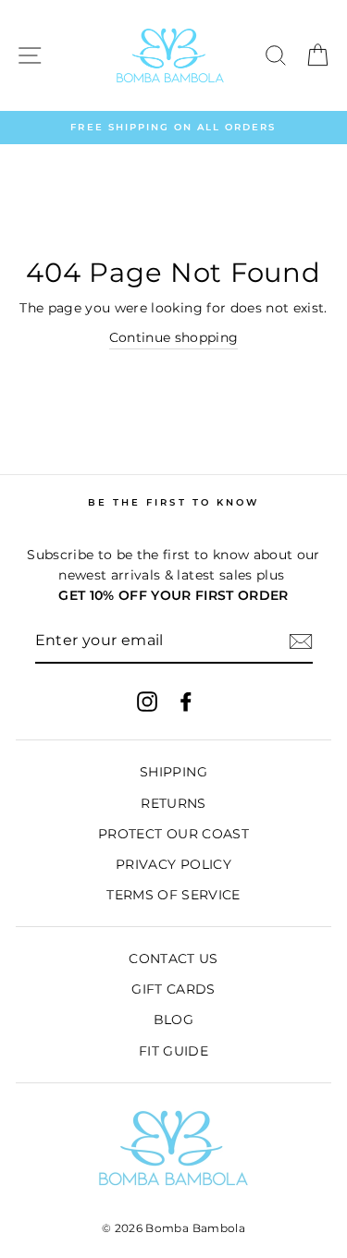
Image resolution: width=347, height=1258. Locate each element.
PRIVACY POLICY (173, 864)
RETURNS (173, 803)
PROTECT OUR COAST (173, 833)
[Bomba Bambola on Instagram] (147, 701)
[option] (173, 127)
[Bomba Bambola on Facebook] (186, 701)
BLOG (173, 1019)
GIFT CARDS (173, 989)
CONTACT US (173, 958)
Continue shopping (174, 337)
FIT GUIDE (173, 1051)
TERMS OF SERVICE (173, 894)
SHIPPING (173, 771)
